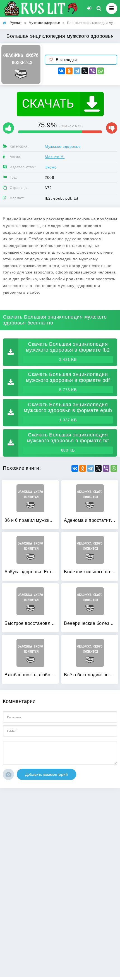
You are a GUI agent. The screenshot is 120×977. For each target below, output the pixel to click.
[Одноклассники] (69, 70)
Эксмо (51, 167)
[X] (84, 70)
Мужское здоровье (63, 146)
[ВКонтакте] (61, 70)
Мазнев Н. (55, 157)
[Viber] (92, 70)
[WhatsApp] (100, 70)
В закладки (66, 59)
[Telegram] (77, 70)
